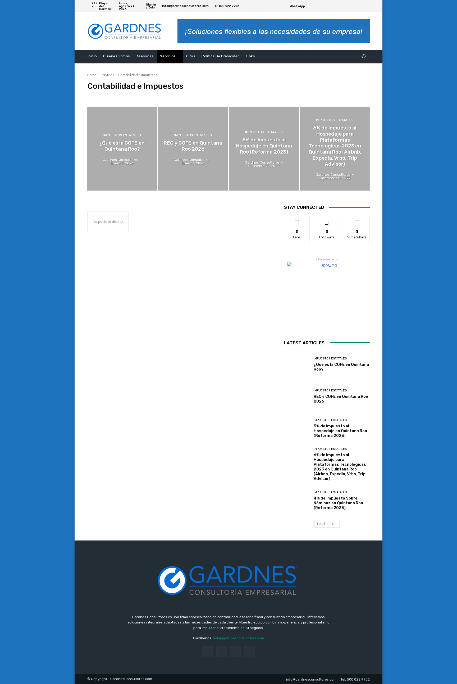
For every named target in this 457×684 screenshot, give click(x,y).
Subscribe (357, 220)
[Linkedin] (221, 651)
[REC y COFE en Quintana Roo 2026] (193, 149)
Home (92, 75)
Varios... (226, 96)
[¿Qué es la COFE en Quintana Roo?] (122, 149)
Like (297, 220)
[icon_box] (300, 7)
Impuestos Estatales (122, 135)
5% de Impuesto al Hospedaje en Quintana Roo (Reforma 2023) (340, 431)
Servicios (107, 75)
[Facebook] (354, 6)
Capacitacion (98, 96)
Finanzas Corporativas (156, 96)
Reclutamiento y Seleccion (197, 96)
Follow (327, 220)
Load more (325, 523)
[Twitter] (360, 6)
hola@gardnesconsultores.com (238, 638)
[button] (363, 56)
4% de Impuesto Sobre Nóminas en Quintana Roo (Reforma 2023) (338, 503)
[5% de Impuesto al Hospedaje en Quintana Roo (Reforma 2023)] (264, 149)
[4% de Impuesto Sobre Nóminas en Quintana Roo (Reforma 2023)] (297, 500)
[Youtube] (366, 6)
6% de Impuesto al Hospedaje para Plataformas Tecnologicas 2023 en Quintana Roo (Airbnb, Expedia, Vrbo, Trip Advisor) (340, 466)
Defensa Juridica (124, 96)
